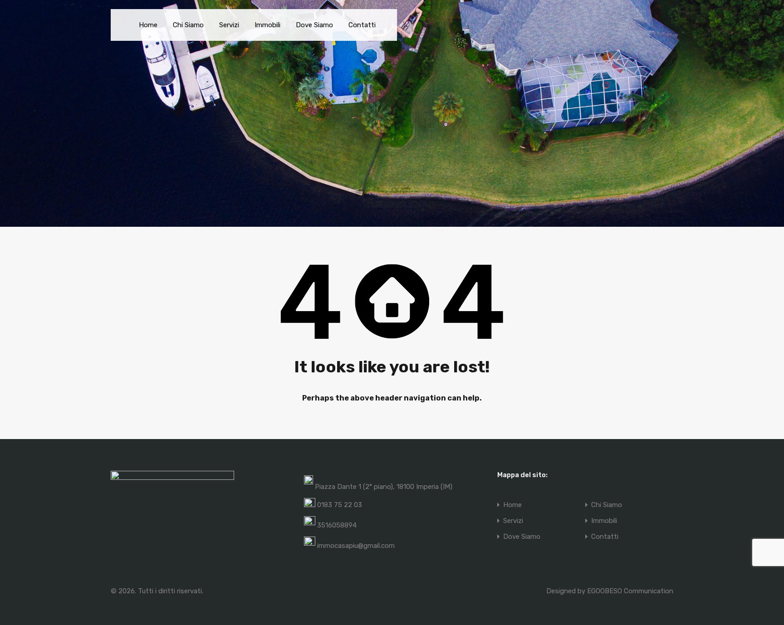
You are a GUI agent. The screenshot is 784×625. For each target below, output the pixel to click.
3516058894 (337, 525)
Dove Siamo (314, 25)
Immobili (267, 25)
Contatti (362, 25)
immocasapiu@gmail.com (356, 546)
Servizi (229, 25)
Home (148, 25)
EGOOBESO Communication (630, 591)
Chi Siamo (188, 25)
